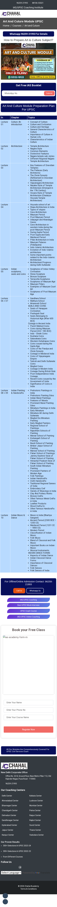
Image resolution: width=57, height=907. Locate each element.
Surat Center (34, 825)
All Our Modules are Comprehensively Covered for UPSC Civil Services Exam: (27, 750)
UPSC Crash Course (28, 611)
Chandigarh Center (10, 810)
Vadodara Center (36, 835)
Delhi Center (7, 796)
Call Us (19, 591)
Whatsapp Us (35, 591)
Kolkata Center (35, 796)
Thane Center (35, 830)
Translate (45, 872)
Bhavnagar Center (9, 805)
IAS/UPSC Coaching (28, 600)
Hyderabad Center (9, 825)
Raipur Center (35, 815)
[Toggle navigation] (54, 13)
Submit (49, 93)
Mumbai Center (35, 805)
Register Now (28, 729)
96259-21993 (22, 3)
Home (6, 25)
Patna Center (35, 810)
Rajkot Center (35, 820)
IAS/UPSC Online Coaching (28, 617)
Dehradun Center (9, 815)
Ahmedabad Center (10, 801)
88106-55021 (37, 3)
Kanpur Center (8, 835)
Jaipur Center (7, 830)
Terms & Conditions (28, 889)
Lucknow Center (36, 801)
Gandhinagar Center (10, 820)
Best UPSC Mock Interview (28, 605)
